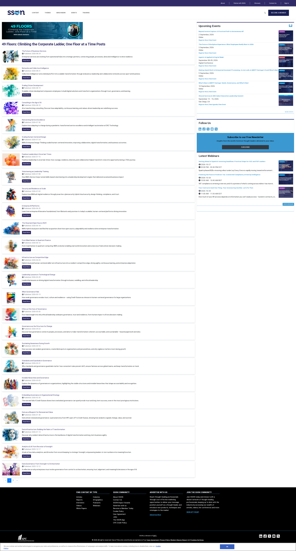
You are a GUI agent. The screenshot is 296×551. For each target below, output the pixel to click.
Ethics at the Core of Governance (34, 309)
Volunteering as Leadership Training (35, 171)
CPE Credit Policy (120, 523)
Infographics (98, 500)
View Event (212, 40)
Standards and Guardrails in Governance (37, 361)
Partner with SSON (239, 3)
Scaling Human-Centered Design (34, 137)
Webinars (96, 506)
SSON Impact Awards (121, 503)
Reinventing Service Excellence (33, 120)
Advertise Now (155, 515)
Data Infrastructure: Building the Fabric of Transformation (43, 429)
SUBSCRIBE (245, 147)
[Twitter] (208, 130)
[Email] (212, 130)
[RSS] (279, 537)
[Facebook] (204, 130)
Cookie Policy (118, 511)
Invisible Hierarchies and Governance (35, 378)
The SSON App (119, 520)
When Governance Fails (30, 292)
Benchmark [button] (61, 13)
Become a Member (278, 13)
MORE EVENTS (289, 112)
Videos (79, 506)
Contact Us (272, 3)
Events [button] (74, 13)
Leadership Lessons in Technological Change (38, 275)
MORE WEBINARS (288, 204)
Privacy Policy (165, 540)
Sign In (286, 3)
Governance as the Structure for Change (37, 326)
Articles (79, 497)
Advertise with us (119, 506)
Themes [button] (48, 13)
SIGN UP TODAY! (193, 512)
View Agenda (213, 104)
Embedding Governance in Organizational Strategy (40, 395)
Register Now (203, 40)
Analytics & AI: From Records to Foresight (37, 446)
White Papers (81, 508)
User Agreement (119, 514)
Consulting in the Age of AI (31, 103)
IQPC (155, 536)
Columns (96, 497)
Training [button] (85, 13)
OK (227, 547)
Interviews (80, 503)
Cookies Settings (197, 540)
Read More (26, 60)
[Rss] (216, 130)
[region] (148, 547)
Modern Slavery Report (179, 540)
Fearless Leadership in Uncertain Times (36, 154)
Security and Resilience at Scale (34, 189)
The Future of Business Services (34, 51)
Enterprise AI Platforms (30, 206)
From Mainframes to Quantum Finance (36, 240)
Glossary (257, 3)
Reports (79, 500)
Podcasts (96, 503)
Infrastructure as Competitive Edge (35, 257)
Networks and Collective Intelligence (35, 68)
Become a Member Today (123, 508)
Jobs (115, 517)
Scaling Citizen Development (32, 85)
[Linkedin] (200, 130)
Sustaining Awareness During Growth (36, 343)
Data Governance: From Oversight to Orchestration (41, 464)
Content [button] (35, 13)
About (223, 3)
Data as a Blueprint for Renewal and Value (37, 412)
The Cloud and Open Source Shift (34, 223)
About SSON (118, 497)
